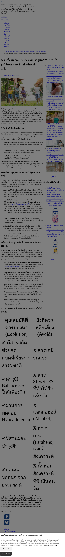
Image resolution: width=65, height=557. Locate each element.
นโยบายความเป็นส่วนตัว (50, 545)
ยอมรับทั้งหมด (6, 554)
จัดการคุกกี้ (6, 549)
